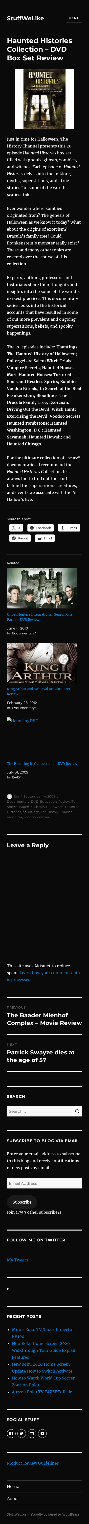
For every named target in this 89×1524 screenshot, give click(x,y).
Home (13, 1486)
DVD (35, 801)
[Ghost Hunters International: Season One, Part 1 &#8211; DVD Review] (42, 588)
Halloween (55, 807)
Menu (73, 18)
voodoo (30, 817)
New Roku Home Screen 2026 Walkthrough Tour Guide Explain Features (44, 1350)
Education (48, 801)
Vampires (14, 817)
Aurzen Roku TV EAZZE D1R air (42, 1391)
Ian (16, 796)
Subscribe (22, 1202)
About (13, 1498)
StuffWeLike (25, 18)
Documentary (18, 801)
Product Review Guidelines (33, 1463)
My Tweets (17, 1260)
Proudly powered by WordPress (55, 1514)
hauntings (30, 812)
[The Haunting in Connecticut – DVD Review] (42, 737)
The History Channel (57, 812)
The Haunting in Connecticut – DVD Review (42, 764)
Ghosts (39, 807)
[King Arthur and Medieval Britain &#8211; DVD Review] (42, 663)
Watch (24, 807)
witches (43, 817)
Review (64, 801)
